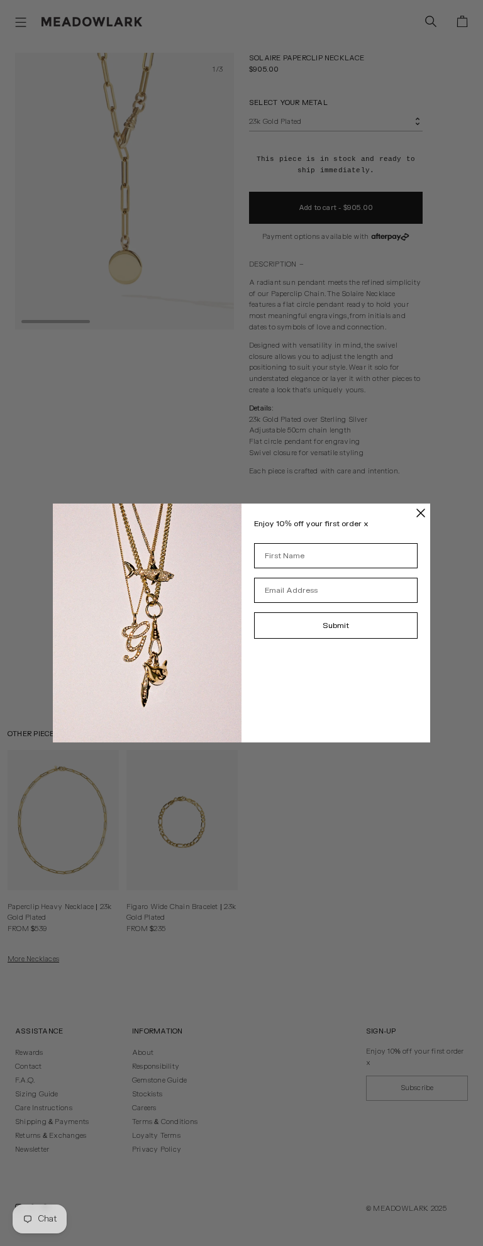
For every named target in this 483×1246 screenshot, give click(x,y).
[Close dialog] (420, 513)
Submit (336, 625)
